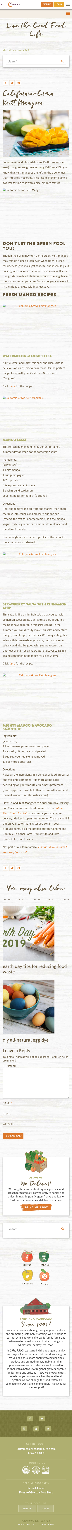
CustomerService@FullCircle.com (36, 1449)
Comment (9, 1066)
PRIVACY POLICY (26, 1524)
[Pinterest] (18, 83)
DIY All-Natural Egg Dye (26, 1040)
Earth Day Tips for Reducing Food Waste (35, 969)
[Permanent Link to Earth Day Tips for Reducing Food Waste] (36, 935)
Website (8, 1124)
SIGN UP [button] (47, 4)
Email (8, 1113)
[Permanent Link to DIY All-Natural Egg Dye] (36, 1008)
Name (7, 1103)
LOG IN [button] (59, 4)
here (12, 386)
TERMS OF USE (46, 1524)
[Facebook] (5, 83)
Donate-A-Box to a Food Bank (36, 1492)
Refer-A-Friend (36, 1488)
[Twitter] (12, 83)
